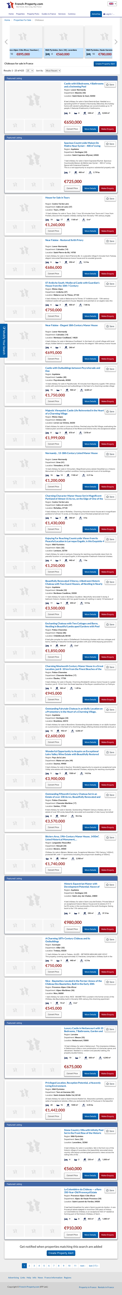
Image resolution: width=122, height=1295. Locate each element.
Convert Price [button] (72, 129)
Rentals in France (106, 1287)
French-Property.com (29, 1286)
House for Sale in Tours (57, 197)
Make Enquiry (107, 129)
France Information (53, 1277)
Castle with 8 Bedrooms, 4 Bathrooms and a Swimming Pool (84, 85)
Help (29, 1277)
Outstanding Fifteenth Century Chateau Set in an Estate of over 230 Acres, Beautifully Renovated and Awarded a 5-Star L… (72, 796)
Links (22, 1277)
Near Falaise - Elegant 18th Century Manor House (71, 325)
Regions (67, 1277)
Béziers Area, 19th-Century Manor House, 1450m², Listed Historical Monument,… (72, 838)
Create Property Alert (105, 64)
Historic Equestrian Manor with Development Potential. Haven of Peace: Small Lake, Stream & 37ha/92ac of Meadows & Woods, (82, 888)
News (40, 1277)
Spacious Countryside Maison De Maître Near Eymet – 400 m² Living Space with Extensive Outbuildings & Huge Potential (83, 147)
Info (34, 1277)
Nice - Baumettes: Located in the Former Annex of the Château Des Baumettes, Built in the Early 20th (73, 982)
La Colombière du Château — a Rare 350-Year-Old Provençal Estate (82, 1191)
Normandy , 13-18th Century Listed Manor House (71, 453)
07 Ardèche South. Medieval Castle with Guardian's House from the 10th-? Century (72, 284)
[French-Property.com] (24, 5)
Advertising (13, 1277)
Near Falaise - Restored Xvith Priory (64, 240)
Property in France (87, 1287)
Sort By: (39, 70)
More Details (90, 129)
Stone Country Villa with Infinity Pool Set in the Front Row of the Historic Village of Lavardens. (83, 1133)
